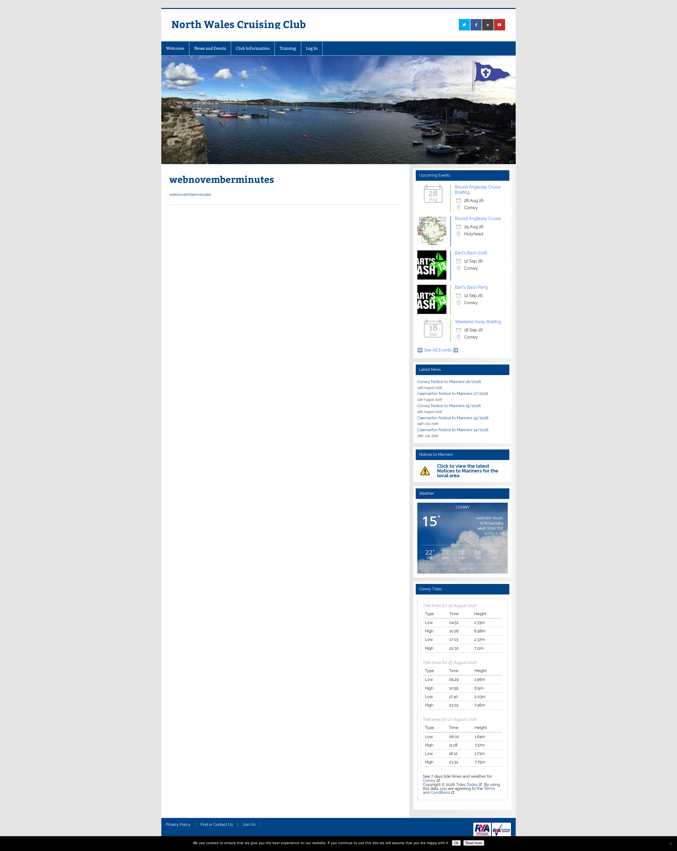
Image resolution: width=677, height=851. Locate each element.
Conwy (429, 780)
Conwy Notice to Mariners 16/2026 (449, 381)
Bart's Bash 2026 (471, 252)
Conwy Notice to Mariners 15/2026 (449, 405)
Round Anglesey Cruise (478, 218)
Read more (473, 843)
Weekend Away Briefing (478, 321)
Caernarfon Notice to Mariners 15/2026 (452, 418)
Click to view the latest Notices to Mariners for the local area (467, 470)
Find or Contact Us (216, 825)
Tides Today (467, 784)
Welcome (175, 48)
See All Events (438, 350)
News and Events (210, 48)
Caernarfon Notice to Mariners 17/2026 (452, 393)
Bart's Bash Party (471, 287)
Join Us (249, 825)
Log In (312, 48)
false (462, 569)
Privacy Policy (178, 825)
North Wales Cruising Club (238, 24)
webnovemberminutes (190, 194)
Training (288, 48)
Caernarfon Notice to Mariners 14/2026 (452, 429)
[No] (670, 843)
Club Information (253, 48)
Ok (456, 843)
